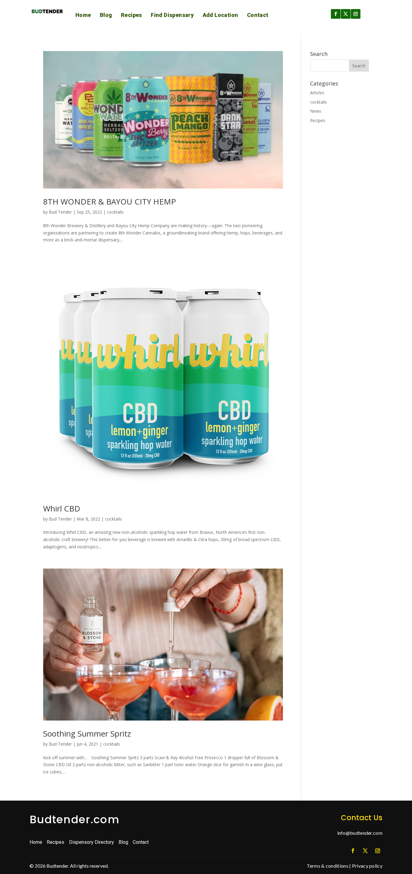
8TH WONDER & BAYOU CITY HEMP (109, 201)
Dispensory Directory (91, 842)
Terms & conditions (327, 866)
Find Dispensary (172, 15)
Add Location (220, 15)
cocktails (115, 212)
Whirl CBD (61, 508)
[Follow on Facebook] (336, 14)
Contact (257, 15)
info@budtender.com (359, 833)
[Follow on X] (345, 14)
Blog (106, 15)
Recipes (131, 15)
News (315, 111)
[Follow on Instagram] (355, 14)
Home (83, 15)
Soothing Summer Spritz (87, 733)
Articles (317, 92)
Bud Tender (60, 212)
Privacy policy (367, 866)
